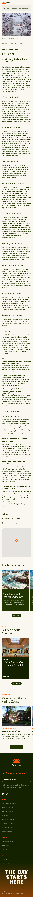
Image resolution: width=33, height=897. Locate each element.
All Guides (16, 683)
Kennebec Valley (7, 827)
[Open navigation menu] (29, 3)
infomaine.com (7, 841)
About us (4, 849)
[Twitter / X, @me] (3, 794)
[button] (16, 540)
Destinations (11, 42)
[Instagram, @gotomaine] (7, 794)
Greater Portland (7, 811)
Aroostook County (8, 823)
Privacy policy (6, 863)
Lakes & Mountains (8, 807)
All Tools (16, 615)
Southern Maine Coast (9, 43)
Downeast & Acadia (8, 819)
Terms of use (6, 859)
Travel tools (5, 845)
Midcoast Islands (7, 831)
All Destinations (16, 747)
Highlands (5, 815)
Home (3, 42)
